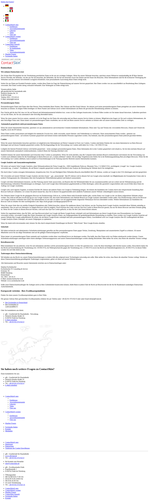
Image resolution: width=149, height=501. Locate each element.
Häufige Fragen (10, 54)
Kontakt (8, 429)
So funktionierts (15, 48)
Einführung (13, 27)
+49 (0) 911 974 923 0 (16, 322)
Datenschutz (9, 446)
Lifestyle (13, 31)
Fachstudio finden (11, 56)
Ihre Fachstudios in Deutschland (16, 302)
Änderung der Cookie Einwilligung (17, 448)
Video (12, 33)
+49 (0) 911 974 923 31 (17, 485)
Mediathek (9, 431)
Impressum (9, 444)
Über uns (13, 34)
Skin (12, 44)
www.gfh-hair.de (11, 456)
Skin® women (13, 36)
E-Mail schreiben (11, 320)
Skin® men (11, 25)
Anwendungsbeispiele (17, 29)
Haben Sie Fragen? (7, 2)
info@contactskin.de (12, 463)
